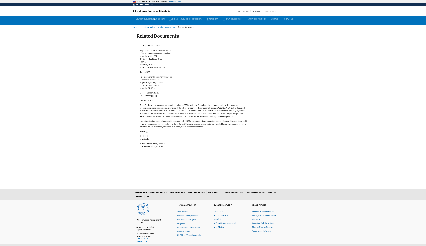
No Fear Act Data (183, 231)
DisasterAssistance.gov (186, 219)
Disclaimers (256, 219)
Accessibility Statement (261, 231)
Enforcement (213, 192)
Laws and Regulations (255, 192)
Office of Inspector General (225, 223)
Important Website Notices (263, 223)
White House (182, 212)
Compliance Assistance (233, 192)
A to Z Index (219, 227)
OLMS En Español (142, 196)
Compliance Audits (147, 27)
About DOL (218, 211)
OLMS (135, 27)
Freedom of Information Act (263, 211)
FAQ (239, 11)
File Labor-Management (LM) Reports (151, 192)
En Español (256, 11)
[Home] (143, 208)
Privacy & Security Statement (264, 215)
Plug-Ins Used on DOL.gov (262, 227)
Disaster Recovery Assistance (188, 215)
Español (217, 219)
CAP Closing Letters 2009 (166, 27)
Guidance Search (221, 215)
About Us (272, 192)
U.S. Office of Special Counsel (188, 235)
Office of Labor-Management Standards (151, 11)
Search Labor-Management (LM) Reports (187, 192)
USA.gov (180, 223)
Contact (246, 11)
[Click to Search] (289, 11)
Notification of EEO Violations (188, 227)
